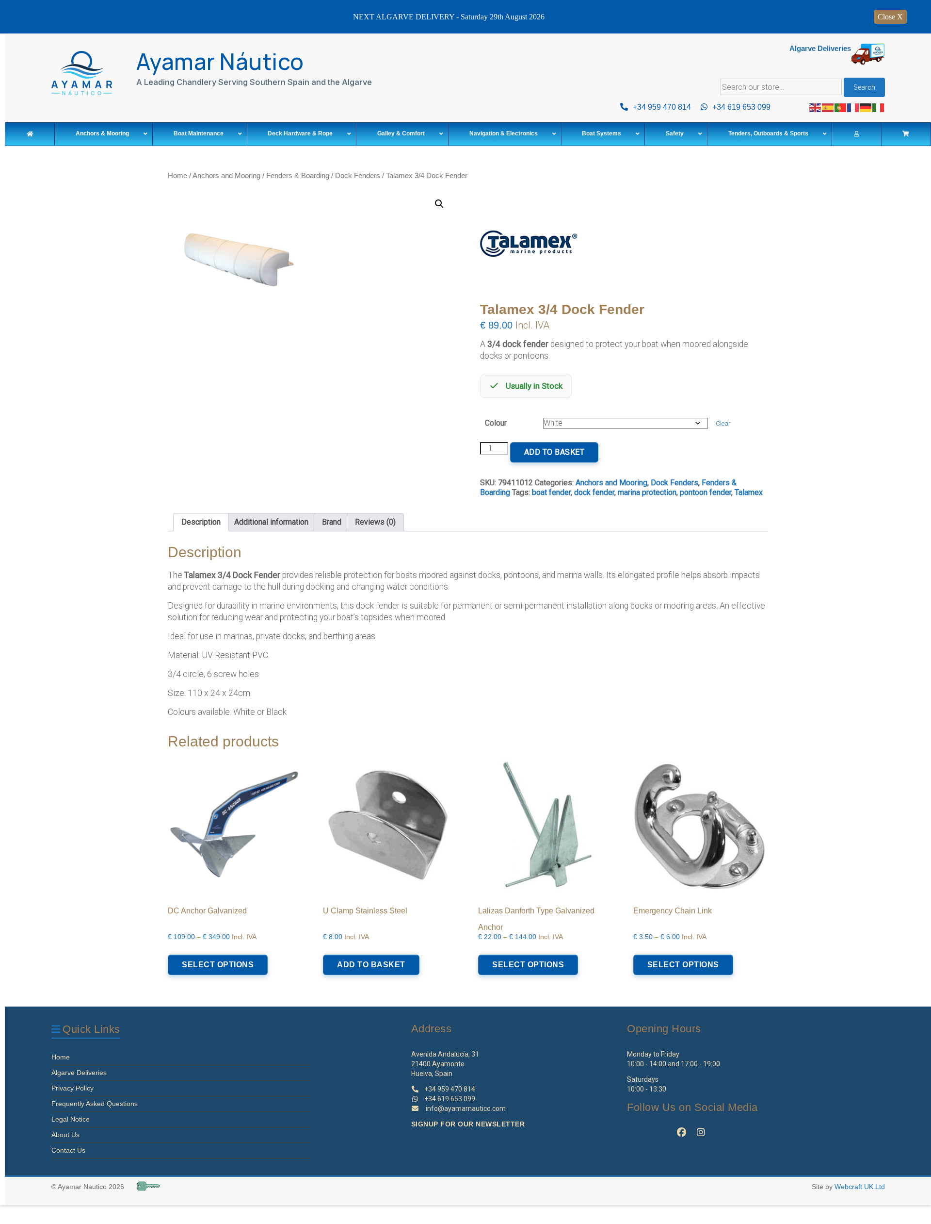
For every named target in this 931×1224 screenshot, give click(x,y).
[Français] (853, 107)
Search (864, 87)
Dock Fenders (357, 176)
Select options (218, 964)
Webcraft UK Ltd (860, 1187)
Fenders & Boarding (297, 176)
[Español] (828, 107)
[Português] (841, 107)
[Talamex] (528, 248)
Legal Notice (70, 1119)
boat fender (551, 492)
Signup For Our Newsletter (468, 1124)
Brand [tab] (331, 522)
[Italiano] (878, 107)
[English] (815, 107)
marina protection (647, 492)
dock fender (594, 492)
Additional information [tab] (271, 522)
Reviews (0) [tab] (375, 522)
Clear (723, 423)
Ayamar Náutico (220, 61)
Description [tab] (201, 522)
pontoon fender (705, 492)
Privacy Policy (72, 1088)
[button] (439, 204)
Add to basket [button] (371, 964)
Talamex (749, 492)
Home (177, 176)
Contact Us (68, 1150)
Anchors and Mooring (226, 176)
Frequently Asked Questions (94, 1104)
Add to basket (554, 452)
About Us (65, 1135)
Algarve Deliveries (79, 1072)
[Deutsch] (866, 107)
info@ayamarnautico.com (466, 1108)
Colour (496, 423)
